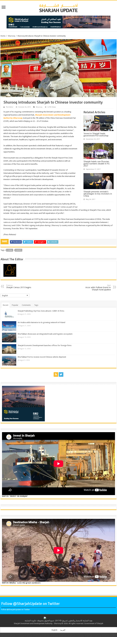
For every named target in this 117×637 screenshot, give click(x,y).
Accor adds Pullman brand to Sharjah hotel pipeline (98, 287)
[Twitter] (61, 374)
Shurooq (11, 36)
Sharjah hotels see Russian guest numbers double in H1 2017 (96, 163)
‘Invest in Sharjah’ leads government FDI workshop (95, 134)
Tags (36, 305)
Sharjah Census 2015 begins (18, 286)
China (9, 250)
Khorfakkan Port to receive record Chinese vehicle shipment (42, 357)
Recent (5, 305)
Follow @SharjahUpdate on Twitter (30, 603)
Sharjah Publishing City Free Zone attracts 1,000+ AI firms (41, 311)
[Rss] (56, 374)
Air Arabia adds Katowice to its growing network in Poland (41, 322)
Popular (15, 305)
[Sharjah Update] (58, 7)
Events (18, 250)
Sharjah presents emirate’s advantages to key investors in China (97, 193)
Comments (26, 305)
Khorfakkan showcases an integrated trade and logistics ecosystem (45, 334)
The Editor (9, 107)
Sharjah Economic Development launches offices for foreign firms (44, 345)
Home (3, 36)
